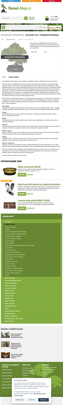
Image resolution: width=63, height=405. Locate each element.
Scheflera (7, 229)
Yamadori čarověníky (11, 283)
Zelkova (7, 275)
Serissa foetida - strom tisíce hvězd (14, 270)
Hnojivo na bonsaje (10, 285)
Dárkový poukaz (9, 321)
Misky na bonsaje (10, 303)
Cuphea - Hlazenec (9, 243)
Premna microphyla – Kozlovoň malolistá (15, 234)
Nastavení (32, 399)
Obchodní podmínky (28, 373)
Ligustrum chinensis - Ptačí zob (13, 252)
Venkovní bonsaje (10, 278)
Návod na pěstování (28, 370)
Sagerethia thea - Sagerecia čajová (13, 268)
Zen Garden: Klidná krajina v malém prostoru (17, 356)
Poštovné (25, 375)
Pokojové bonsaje (10, 39)
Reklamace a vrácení (28, 378)
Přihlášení (31, 17)
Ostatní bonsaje (9, 259)
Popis (4, 77)
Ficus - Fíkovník (9, 247)
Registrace (32, 19)
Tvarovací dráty (9, 296)
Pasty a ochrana (9, 290)
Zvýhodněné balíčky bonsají (12, 280)
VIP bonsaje (8, 221)
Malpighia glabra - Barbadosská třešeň (15, 254)
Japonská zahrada (10, 313)
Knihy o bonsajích (10, 301)
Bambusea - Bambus (10, 227)
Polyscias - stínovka (10, 263)
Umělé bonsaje (9, 298)
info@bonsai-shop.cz (48, 369)
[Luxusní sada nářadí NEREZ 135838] (9, 205)
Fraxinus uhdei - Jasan (10, 250)
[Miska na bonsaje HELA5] (9, 171)
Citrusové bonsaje (9, 241)
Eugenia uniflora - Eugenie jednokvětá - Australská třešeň (19, 245)
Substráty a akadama (11, 288)
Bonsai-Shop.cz (3, 39)
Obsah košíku (54, 20)
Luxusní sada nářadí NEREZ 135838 (34, 200)
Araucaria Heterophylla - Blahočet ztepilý (15, 231)
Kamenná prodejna (27, 368)
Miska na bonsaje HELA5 (29, 166)
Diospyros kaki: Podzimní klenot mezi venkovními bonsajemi (16, 346)
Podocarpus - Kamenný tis (11, 261)
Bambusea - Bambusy (11, 316)
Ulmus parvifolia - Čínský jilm (12, 273)
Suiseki (7, 308)
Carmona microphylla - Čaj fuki (13, 238)
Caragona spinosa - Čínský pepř (13, 236)
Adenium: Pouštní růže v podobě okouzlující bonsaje (17, 335)
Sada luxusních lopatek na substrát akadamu (39, 184)
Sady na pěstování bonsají (12, 311)
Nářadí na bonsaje (10, 293)
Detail (22, 174)
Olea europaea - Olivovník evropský (14, 257)
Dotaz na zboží (13, 77)
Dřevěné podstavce (10, 306)
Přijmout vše (43, 399)
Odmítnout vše (20, 399)
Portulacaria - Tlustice (10, 266)
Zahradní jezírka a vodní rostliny (14, 318)
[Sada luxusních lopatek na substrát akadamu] (10, 189)
